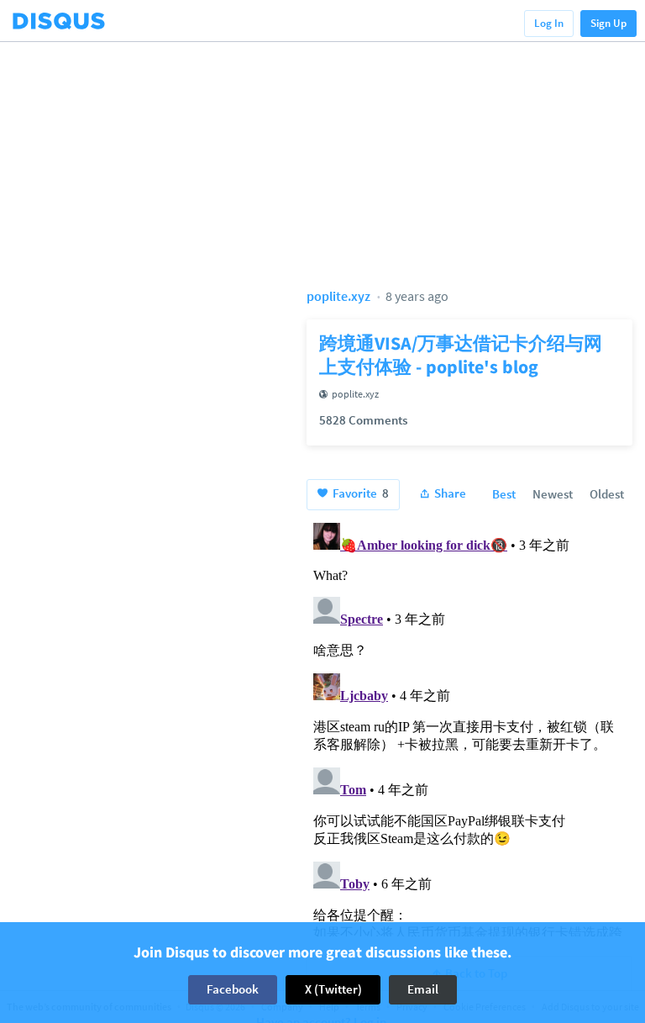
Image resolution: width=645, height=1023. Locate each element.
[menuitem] (504, 495)
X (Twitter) (333, 989)
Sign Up (608, 23)
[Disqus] (469, 726)
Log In (549, 23)
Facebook (233, 989)
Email (422, 989)
